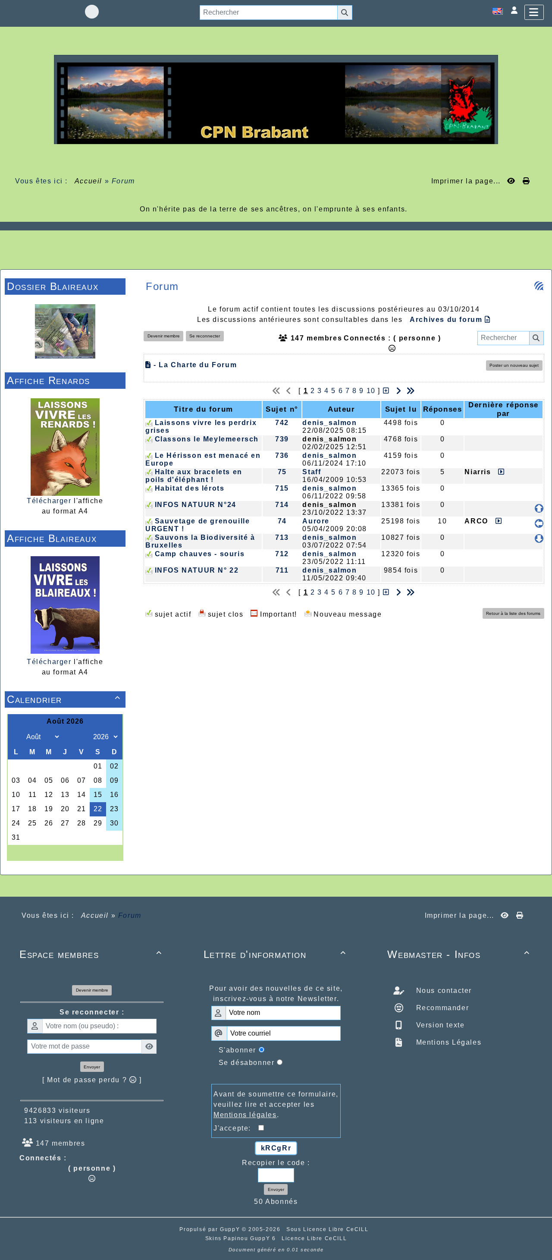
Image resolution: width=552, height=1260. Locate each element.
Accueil (88, 181)
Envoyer (92, 1067)
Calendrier (64, 699)
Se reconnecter (204, 336)
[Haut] (539, 508)
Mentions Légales (447, 1042)
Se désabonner (247, 1062)
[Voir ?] (499, 472)
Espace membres (90, 954)
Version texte (439, 1025)
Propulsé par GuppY (210, 1229)
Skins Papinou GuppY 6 (242, 1238)
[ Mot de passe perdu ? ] (92, 1080)
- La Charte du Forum (194, 365)
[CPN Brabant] (276, 99)
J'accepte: (235, 1128)
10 (371, 390)
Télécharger (49, 500)
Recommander (441, 1007)
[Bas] (539, 538)
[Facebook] (92, 12)
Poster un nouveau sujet (514, 365)
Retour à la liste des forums (513, 613)
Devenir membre (163, 336)
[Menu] (534, 12)
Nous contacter (443, 990)
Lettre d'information (275, 954)
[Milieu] (539, 523)
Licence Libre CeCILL (314, 1238)
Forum (123, 181)
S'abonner (237, 1050)
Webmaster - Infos (458, 954)
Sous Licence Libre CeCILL (328, 1229)
